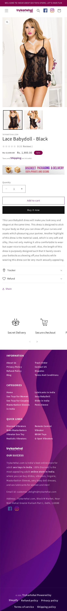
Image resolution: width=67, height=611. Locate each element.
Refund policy (29, 600)
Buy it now (33, 210)
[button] (6, 10)
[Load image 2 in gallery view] (33, 120)
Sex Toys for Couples (18, 400)
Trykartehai (29, 595)
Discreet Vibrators (16, 426)
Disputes (39, 370)
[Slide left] (30, 341)
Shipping (15, 158)
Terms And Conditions (47, 375)
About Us (11, 362)
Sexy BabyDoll (42, 396)
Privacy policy (49, 600)
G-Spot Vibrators (44, 438)
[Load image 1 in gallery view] (12, 120)
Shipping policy (46, 607)
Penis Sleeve (41, 404)
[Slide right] (37, 341)
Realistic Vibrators (16, 438)
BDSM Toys (41, 434)
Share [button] (9, 288)
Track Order (41, 362)
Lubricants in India (45, 392)
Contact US (41, 366)
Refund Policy (14, 370)
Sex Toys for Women (17, 396)
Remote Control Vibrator (43, 428)
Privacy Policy (14, 366)
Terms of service (24, 607)
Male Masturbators (17, 430)
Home (10, 392)
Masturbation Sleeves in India (18, 406)
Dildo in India (42, 400)
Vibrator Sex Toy (15, 434)
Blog (9, 375)
